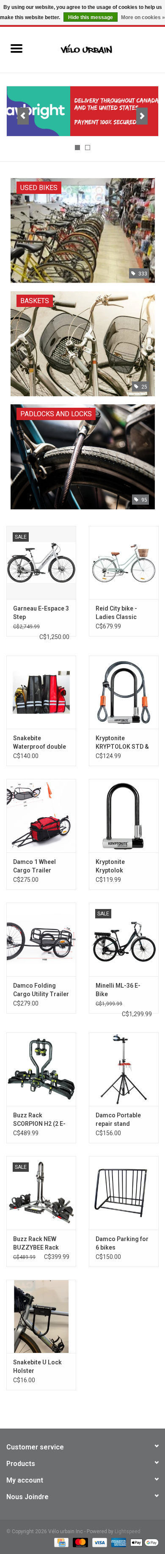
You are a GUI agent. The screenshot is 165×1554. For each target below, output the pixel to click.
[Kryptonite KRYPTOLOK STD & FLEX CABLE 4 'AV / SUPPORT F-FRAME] (124, 692)
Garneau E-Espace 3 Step (41, 612)
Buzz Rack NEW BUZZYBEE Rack (36, 1243)
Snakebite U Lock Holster (37, 1366)
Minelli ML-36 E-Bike (118, 989)
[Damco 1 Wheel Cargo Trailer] (41, 815)
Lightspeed (127, 1531)
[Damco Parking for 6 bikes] (124, 1193)
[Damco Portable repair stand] (124, 1069)
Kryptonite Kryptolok (110, 866)
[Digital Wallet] (143, 1542)
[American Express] (117, 1542)
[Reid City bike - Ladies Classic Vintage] (124, 562)
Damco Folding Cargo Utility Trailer (41, 989)
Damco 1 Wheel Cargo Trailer (34, 866)
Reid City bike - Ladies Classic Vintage (116, 613)
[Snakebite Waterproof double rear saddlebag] (41, 692)
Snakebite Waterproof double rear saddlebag (39, 743)
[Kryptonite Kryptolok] (124, 815)
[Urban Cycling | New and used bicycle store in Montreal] (99, 49)
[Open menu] (16, 48)
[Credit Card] (60, 1542)
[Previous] (23, 116)
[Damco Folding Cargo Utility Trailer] (41, 939)
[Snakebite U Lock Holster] (41, 1316)
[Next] (142, 116)
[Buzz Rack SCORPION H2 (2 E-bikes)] (41, 1069)
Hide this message (90, 17)
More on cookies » (143, 17)
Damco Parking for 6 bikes (122, 1243)
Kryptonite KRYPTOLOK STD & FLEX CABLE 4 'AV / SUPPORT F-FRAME (123, 743)
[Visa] (98, 1542)
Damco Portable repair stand (118, 1119)
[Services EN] (82, 111)
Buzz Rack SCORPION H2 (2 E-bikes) (39, 1120)
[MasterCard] (79, 1542)
